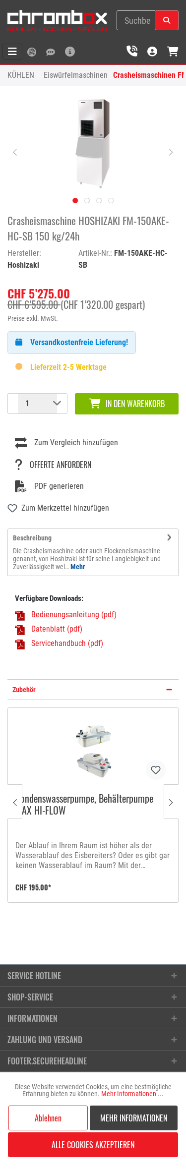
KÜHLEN (20, 75)
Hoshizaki (23, 265)
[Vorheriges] (14, 151)
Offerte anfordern (60, 464)
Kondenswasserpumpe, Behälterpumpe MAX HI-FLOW (84, 805)
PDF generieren (59, 486)
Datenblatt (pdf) (56, 629)
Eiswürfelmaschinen (76, 75)
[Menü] (12, 51)
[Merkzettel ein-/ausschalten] (156, 770)
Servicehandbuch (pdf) (67, 643)
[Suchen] (167, 20)
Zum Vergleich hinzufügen (76, 442)
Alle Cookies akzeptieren (93, 1145)
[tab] (93, 552)
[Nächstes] (171, 151)
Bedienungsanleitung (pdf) (74, 614)
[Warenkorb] (173, 51)
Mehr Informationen (133, 1118)
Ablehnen (48, 1118)
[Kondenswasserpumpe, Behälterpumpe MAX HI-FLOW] (93, 750)
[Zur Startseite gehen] (57, 20)
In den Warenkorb (135, 404)
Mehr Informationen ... (132, 1093)
